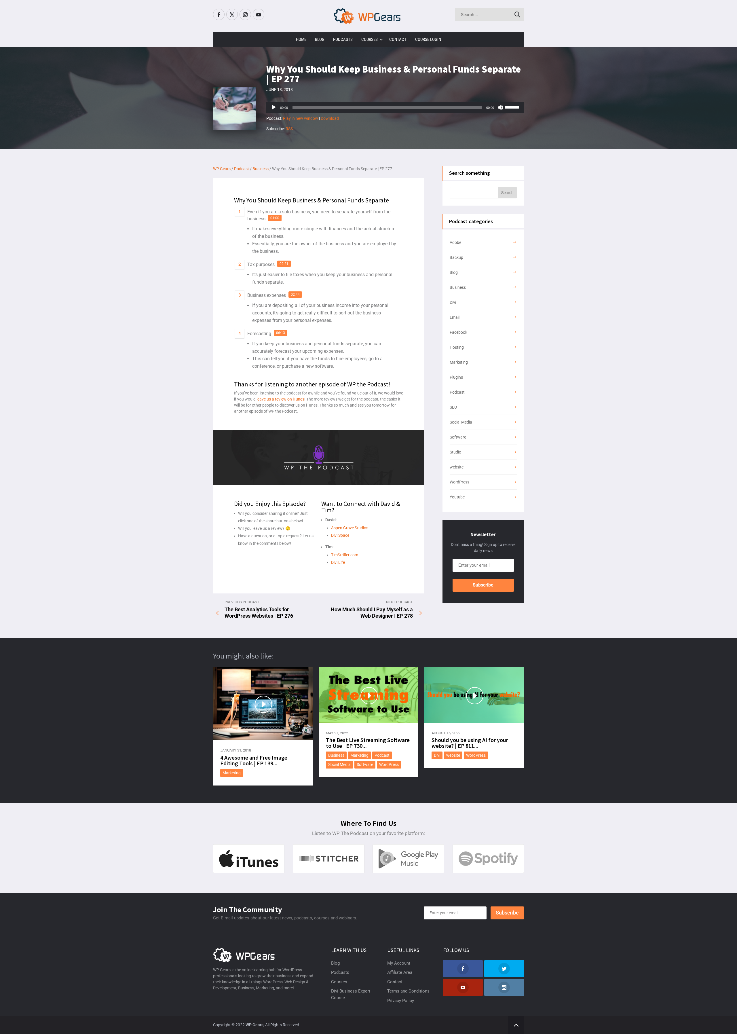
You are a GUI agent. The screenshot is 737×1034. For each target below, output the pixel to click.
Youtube (457, 497)
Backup (456, 257)
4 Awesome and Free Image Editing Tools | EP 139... (253, 760)
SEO (453, 407)
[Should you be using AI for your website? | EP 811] (474, 695)
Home (301, 39)
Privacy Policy (400, 1000)
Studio (455, 452)
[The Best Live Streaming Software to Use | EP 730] (368, 695)
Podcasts (343, 39)
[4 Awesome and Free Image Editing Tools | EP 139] (263, 703)
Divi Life (338, 562)
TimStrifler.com (344, 555)
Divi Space (340, 535)
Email (454, 317)
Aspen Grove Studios (349, 527)
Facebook (458, 332)
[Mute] (500, 107)
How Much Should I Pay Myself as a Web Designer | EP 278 (372, 612)
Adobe (455, 242)
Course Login (428, 39)
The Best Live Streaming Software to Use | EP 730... (368, 742)
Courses (369, 39)
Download (330, 118)
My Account (398, 963)
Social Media (461, 422)
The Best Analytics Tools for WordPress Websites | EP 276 (259, 612)
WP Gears (254, 1024)
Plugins (456, 377)
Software (458, 437)
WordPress (459, 482)
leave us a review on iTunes (280, 399)
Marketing (459, 362)
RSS (289, 128)
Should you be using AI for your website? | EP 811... (470, 742)
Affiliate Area (399, 972)
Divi (453, 302)
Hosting (457, 347)
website (457, 467)
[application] (395, 107)
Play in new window (300, 118)
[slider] (513, 107)
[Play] (274, 107)
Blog (319, 39)
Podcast (457, 392)
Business (458, 287)
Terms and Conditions (408, 991)
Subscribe (483, 585)
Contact (398, 39)
